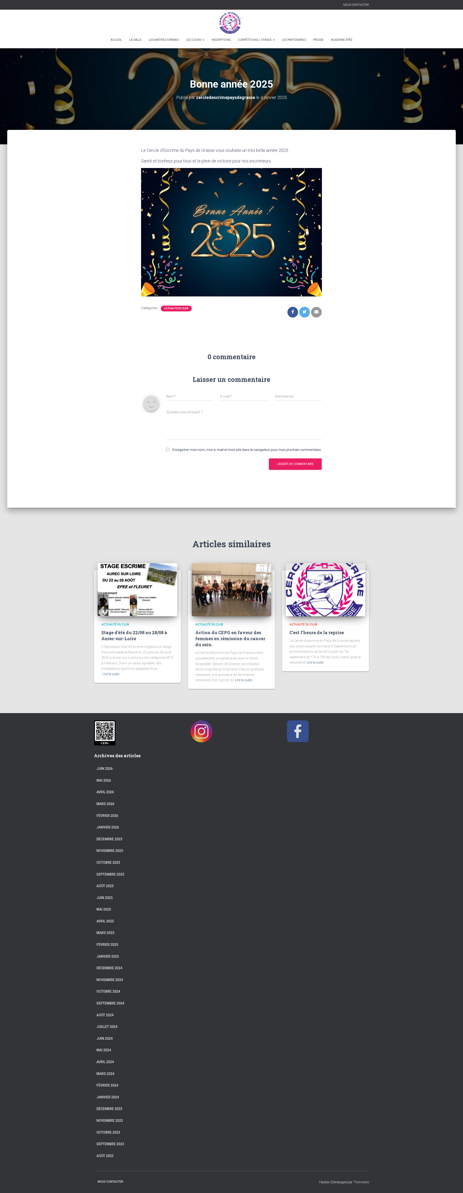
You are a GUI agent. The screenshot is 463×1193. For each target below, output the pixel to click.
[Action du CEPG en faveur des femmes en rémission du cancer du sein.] (231, 589)
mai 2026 (103, 780)
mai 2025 (103, 909)
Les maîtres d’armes (164, 40)
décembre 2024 (109, 968)
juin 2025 (104, 898)
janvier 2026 (107, 827)
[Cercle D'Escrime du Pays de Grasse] (231, 23)
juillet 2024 (106, 1027)
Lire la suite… (111, 674)
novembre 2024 (109, 980)
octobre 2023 (108, 1132)
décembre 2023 (109, 1109)
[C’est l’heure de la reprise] (325, 589)
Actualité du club (176, 308)
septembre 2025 (110, 874)
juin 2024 (104, 1038)
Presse (318, 40)
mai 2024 (103, 1050)
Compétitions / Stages (255, 40)
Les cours (194, 40)
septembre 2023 (110, 1144)
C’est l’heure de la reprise (316, 632)
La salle (135, 40)
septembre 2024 (110, 1003)
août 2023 (105, 1156)
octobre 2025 (108, 862)
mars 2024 (105, 1074)
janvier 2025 (107, 956)
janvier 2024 (107, 1097)
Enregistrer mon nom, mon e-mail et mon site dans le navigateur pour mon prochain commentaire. (247, 450)
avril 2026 (105, 792)
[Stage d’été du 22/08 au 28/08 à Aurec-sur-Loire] (137, 589)
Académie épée (342, 40)
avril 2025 (105, 921)
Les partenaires (294, 40)
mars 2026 (105, 804)
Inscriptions (221, 40)
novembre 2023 (109, 1121)
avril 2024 (105, 1062)
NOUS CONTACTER (356, 5)
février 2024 (107, 1085)
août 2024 (105, 1015)
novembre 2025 (109, 851)
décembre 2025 (109, 839)
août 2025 (105, 886)
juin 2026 (104, 769)
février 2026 (107, 816)
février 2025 (107, 945)
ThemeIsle (361, 1182)
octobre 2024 (108, 991)
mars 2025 (105, 933)
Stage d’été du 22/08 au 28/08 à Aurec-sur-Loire (134, 635)
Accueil (116, 40)
